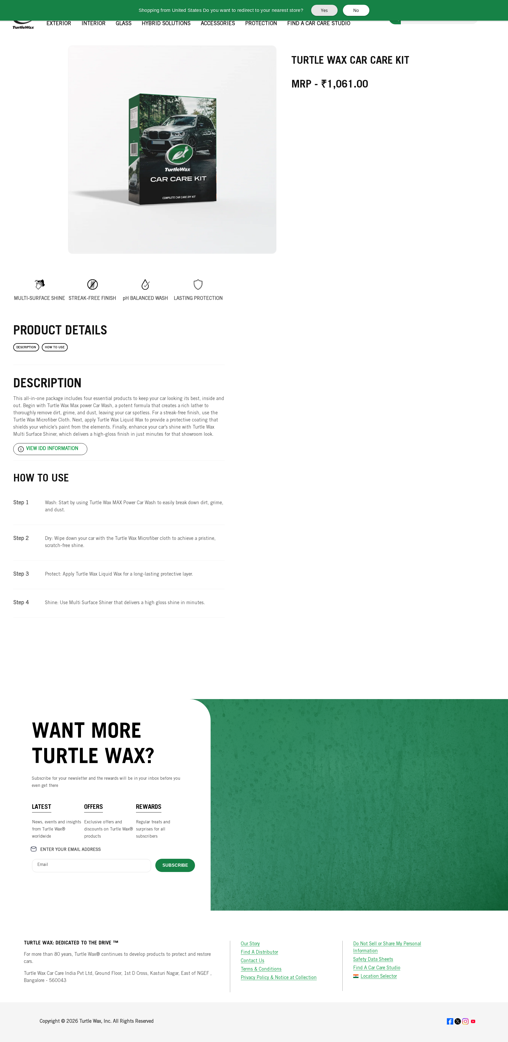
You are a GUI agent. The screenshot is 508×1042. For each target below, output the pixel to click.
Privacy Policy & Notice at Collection (279, 978)
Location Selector (379, 976)
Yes (324, 10)
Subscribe (175, 865)
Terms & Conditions (261, 969)
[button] (60, 24)
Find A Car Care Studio (376, 968)
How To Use (55, 347)
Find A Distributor (259, 952)
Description (26, 347)
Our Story (250, 944)
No (356, 10)
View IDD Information (52, 449)
